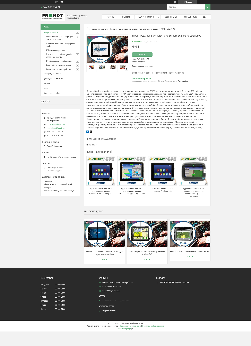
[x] (91, 132)
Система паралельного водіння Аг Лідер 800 (163, 190)
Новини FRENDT (170, 17)
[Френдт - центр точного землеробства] (53, 17)
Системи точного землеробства (58, 69)
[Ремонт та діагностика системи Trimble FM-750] (190, 233)
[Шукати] (207, 7)
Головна (110, 17)
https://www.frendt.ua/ (56, 124)
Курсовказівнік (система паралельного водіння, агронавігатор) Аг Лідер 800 (101, 191)
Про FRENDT (126, 17)
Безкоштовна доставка (143, 66)
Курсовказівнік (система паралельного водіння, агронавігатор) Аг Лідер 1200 (132, 191)
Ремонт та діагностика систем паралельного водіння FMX (147, 253)
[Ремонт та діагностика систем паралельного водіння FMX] (147, 233)
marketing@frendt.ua (55, 128)
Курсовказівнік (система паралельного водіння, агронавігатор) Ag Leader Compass (194, 192)
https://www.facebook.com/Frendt (58, 184)
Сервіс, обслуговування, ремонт (58, 65)
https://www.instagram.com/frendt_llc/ (59, 190)
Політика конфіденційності (153, 326)
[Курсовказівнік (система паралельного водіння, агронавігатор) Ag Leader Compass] (193, 171)
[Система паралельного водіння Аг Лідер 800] (162, 171)
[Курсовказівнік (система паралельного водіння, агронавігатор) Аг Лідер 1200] (131, 171)
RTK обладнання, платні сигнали (59, 61)
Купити (142, 55)
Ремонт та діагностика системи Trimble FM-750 (190, 251)
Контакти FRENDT (191, 17)
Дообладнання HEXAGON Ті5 (55, 79)
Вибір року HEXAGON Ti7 (53, 74)
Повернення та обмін (52, 93)
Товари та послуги (146, 17)
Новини (47, 83)
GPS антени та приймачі (55, 50)
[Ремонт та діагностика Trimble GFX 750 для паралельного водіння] (104, 233)
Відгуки (47, 88)
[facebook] (87, 132)
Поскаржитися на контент (130, 326)
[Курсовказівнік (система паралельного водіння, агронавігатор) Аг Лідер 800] (100, 171)
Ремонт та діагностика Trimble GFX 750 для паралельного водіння (104, 253)
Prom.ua (139, 323)
